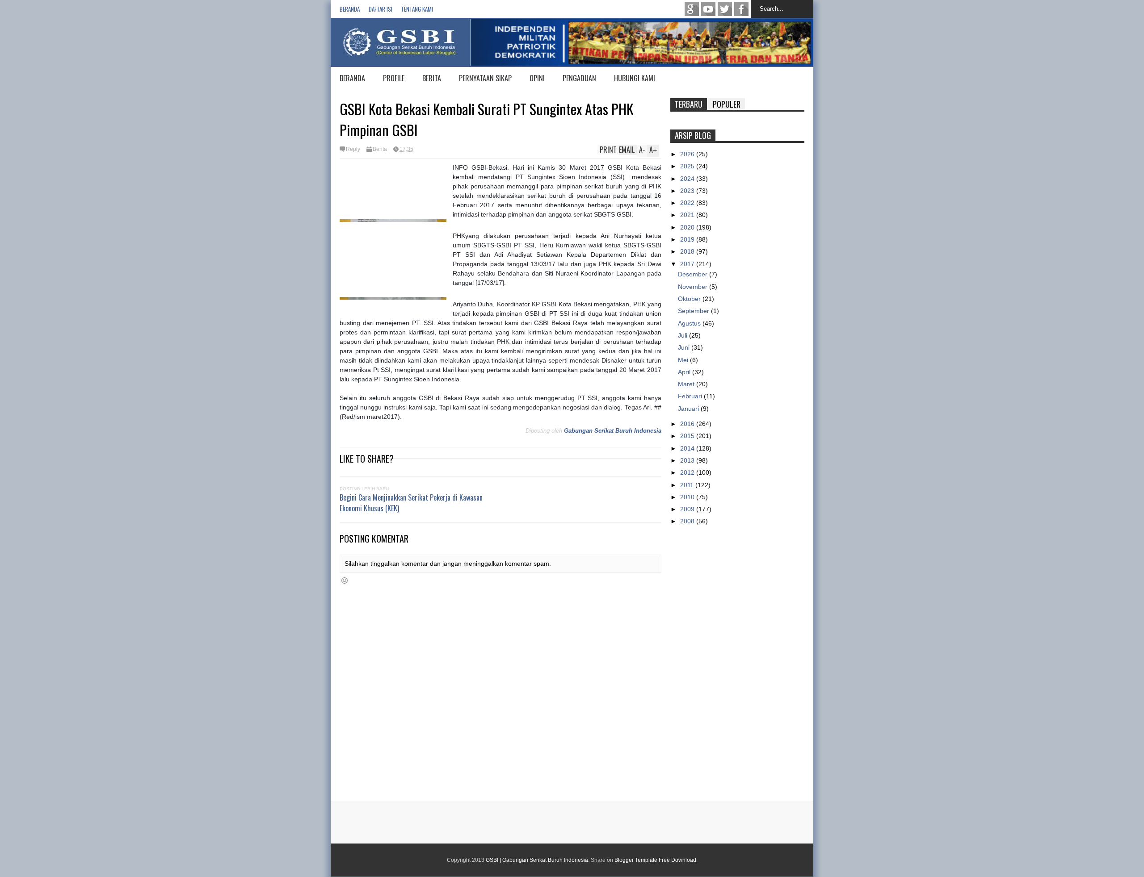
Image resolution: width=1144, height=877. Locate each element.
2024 (688, 178)
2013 (688, 460)
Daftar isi (380, 8)
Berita (380, 149)
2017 (688, 263)
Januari (689, 408)
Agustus (690, 323)
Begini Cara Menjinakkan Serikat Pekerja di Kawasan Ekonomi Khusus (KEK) (411, 503)
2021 (688, 214)
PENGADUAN (579, 78)
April (685, 372)
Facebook (741, 9)
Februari (691, 396)
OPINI (537, 78)
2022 (688, 202)
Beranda (350, 8)
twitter (725, 9)
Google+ (692, 9)
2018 (688, 251)
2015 (688, 435)
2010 (688, 497)
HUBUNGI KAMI (634, 78)
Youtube (708, 9)
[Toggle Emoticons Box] (344, 580)
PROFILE (393, 78)
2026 (688, 154)
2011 (687, 485)
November (693, 286)
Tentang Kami (417, 8)
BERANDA (352, 78)
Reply (353, 149)
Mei (684, 359)
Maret (687, 384)
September (694, 310)
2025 (688, 166)
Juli (683, 335)
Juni (684, 347)
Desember (693, 274)
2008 (688, 521)
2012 (688, 472)
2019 (688, 239)
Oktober (690, 298)
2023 (688, 190)
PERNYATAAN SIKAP (485, 78)
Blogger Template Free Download (655, 860)
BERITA (431, 78)
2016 (688, 423)
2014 (688, 448)
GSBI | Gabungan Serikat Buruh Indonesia (537, 860)
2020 (688, 227)
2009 (688, 509)
